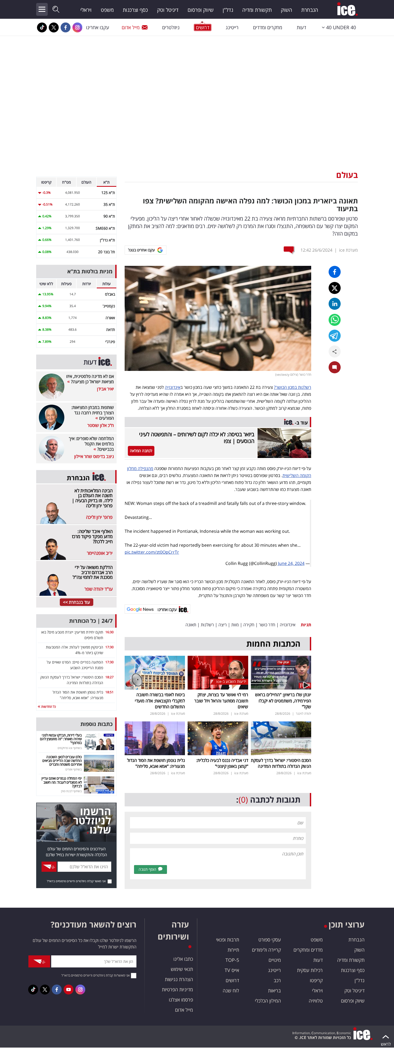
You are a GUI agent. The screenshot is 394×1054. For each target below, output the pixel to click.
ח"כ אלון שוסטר (100, 425)
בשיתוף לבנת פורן (71, 791)
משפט (107, 9)
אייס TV (232, 970)
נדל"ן (228, 9)
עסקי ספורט (269, 939)
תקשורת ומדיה (257, 9)
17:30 (109, 647)
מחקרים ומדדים (267, 27)
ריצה (222, 625)
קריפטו (316, 980)
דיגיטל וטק (168, 9)
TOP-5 (232, 960)
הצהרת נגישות (179, 979)
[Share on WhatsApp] (335, 320)
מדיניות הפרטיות (177, 989)
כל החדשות (48, 706)
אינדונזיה (172, 387)
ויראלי (86, 9)
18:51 (109, 692)
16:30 (109, 632)
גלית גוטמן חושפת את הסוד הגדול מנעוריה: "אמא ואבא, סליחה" (156, 763)
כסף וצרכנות (135, 9)
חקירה (248, 625)
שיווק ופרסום (201, 9)
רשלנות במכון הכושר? (292, 387)
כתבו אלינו (183, 959)
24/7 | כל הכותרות (91, 620)
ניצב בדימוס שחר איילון (94, 456)
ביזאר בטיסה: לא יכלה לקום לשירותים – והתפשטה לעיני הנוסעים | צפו (196, 438)
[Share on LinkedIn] (335, 304)
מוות (235, 625)
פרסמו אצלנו (181, 999)
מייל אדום (131, 27)
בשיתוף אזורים (73, 769)
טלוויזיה (316, 1000)
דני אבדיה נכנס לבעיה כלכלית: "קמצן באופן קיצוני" (222, 763)
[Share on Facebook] (335, 272)
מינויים (275, 960)
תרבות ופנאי (227, 939)
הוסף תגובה (147, 869)
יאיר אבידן (105, 389)
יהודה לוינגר (303, 713)
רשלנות (207, 625)
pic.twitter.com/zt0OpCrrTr (152, 552)
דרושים (232, 980)
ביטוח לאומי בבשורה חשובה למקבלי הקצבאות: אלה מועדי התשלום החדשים (160, 701)
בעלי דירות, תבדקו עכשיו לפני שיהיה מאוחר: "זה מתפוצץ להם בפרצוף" (61, 739)
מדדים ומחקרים (308, 950)
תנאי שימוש (182, 969)
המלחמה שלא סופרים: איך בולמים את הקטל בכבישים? (91, 443)
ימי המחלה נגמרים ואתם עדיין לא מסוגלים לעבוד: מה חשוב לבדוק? (62, 782)
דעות (301, 27)
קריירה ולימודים (266, 950)
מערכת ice (348, 250)
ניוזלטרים (171, 27)
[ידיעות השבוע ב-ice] (218, 672)
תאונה (190, 625)
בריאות (274, 990)
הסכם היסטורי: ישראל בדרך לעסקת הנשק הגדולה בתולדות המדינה (281, 763)
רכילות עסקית (310, 970)
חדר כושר (267, 625)
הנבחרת (309, 9)
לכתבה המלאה (141, 450)
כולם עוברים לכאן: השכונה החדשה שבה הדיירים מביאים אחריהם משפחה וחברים (62, 760)
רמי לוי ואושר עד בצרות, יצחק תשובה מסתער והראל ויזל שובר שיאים (221, 701)
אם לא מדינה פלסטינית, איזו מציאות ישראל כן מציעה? (90, 379)
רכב (277, 980)
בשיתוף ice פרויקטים (70, 748)
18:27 (109, 677)
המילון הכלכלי (268, 1000)
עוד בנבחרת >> (76, 602)
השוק (286, 9)
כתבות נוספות (96, 724)
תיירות (233, 950)
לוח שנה (231, 990)
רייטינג (232, 27)
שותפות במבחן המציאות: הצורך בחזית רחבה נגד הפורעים (92, 412)
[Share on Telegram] (335, 336)
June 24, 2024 (291, 563)
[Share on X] (335, 288)
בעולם (347, 174)
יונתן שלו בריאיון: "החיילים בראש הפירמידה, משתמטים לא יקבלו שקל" (283, 701)
